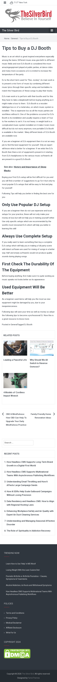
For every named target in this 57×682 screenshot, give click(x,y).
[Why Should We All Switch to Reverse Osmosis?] (42, 348)
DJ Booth (28, 324)
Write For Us (11, 633)
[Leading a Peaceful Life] (15, 348)
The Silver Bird (10, 30)
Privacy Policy (11, 618)
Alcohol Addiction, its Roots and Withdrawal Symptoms (29, 585)
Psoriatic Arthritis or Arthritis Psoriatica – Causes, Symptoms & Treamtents (26, 577)
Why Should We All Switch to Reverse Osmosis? (39, 363)
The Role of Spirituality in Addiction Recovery (28, 530)
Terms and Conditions (15, 613)
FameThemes (34, 678)
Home (6, 38)
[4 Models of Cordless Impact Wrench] (15, 380)
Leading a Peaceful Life (15, 360)
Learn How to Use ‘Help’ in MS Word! (21, 564)
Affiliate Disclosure (13, 628)
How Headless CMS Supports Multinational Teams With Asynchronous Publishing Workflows (29, 592)
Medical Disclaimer (14, 623)
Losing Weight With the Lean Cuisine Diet (23, 570)
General (14, 38)
